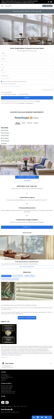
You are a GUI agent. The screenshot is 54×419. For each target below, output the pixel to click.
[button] (2, 6)
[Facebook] (2, 396)
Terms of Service (29, 103)
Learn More (27, 180)
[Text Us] (38, 417)
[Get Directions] (42, 417)
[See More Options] (50, 417)
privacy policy (37, 101)
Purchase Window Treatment (9, 94)
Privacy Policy (22, 103)
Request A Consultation (27, 177)
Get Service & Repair (24, 94)
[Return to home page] (8, 6)
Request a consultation (27, 317)
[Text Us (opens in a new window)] (51, 2)
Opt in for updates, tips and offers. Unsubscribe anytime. (15, 81)
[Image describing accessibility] (5, 402)
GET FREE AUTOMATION (27, 266)
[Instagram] (4, 396)
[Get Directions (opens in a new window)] (48, 2)
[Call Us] (34, 417)
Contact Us (27, 227)
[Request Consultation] (46, 417)
